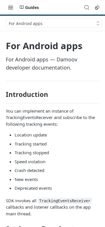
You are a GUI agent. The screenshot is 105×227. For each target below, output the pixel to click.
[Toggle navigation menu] (10, 7)
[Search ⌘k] (86, 7)
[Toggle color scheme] (97, 7)
